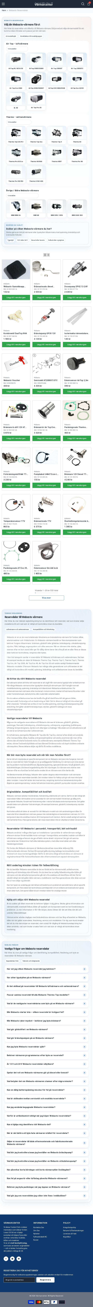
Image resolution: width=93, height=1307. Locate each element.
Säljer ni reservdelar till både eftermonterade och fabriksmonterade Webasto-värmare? (40, 1142)
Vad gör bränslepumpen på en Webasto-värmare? (30, 1038)
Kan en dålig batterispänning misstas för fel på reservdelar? (36, 1090)
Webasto (6, 284)
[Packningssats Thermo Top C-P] (77, 410)
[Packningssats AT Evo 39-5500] (16, 551)
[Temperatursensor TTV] (16, 504)
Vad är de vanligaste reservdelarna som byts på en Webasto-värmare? (40, 1003)
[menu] (3, 4)
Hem (4, 10)
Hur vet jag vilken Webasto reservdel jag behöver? (31, 969)
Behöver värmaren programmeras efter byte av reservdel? (35, 1055)
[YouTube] (18, 1258)
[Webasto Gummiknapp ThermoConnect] (16, 269)
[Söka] (82, 4)
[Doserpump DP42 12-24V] (77, 269)
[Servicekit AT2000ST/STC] (46, 363)
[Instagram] (12, 1258)
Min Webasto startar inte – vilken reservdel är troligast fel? (35, 1012)
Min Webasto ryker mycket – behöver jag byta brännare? (34, 1021)
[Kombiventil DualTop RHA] (16, 316)
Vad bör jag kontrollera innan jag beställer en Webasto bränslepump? (40, 1152)
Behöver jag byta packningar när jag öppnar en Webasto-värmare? (38, 1187)
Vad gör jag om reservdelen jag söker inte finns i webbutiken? (36, 1196)
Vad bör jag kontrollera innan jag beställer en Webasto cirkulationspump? (42, 1161)
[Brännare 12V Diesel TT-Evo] (77, 457)
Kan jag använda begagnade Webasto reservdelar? (31, 1107)
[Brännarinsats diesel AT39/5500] (46, 269)
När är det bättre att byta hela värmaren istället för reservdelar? (38, 1133)
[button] (45, 254)
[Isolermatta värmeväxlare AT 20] (77, 316)
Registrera (45, 1280)
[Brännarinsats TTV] (46, 504)
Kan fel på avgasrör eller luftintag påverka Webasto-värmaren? (37, 1178)
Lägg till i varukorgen (16, 297)
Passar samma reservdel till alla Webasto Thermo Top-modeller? (38, 995)
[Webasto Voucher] (16, 363)
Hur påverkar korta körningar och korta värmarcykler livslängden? (38, 1170)
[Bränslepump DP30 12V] (46, 316)
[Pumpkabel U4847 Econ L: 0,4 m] (46, 457)
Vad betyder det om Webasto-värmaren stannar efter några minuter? (40, 1081)
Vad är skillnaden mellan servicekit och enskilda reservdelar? (36, 1098)
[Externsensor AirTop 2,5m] (77, 363)
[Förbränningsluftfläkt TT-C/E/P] (16, 457)
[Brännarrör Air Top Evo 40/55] (46, 410)
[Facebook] (6, 1258)
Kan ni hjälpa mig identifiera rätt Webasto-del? (29, 1124)
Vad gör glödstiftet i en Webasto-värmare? (27, 1029)
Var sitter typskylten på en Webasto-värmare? (29, 977)
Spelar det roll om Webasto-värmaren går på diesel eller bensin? (38, 1073)
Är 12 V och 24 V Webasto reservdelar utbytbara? (30, 1064)
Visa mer (46, 598)
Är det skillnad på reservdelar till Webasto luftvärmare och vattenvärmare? (43, 986)
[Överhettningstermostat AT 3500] (77, 504)
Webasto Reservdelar (18, 10)
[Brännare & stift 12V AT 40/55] (16, 410)
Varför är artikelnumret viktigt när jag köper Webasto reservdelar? (39, 1116)
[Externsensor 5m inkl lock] (46, 551)
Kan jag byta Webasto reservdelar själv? (26, 1047)
